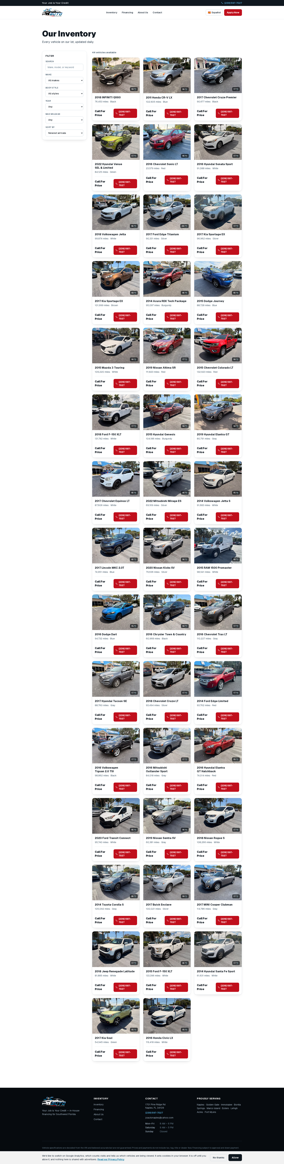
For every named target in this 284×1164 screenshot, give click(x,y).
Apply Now (233, 12)
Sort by (50, 127)
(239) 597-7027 (233, 2)
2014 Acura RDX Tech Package (166, 301)
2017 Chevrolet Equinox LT (112, 501)
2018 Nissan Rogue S (211, 838)
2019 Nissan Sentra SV (161, 838)
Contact (157, 12)
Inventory (111, 12)
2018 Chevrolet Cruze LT (162, 701)
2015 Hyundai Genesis (160, 434)
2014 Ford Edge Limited (212, 701)
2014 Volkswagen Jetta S (213, 501)
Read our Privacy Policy (110, 1159)
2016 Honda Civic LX (159, 1038)
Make (48, 74)
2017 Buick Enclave (158, 904)
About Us (143, 12)
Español (214, 12)
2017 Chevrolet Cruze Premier (217, 97)
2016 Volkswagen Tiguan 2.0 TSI (106, 769)
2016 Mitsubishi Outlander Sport (156, 769)
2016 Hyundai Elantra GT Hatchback (211, 769)
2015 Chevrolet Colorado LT (215, 367)
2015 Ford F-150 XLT (159, 971)
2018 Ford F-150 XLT (108, 434)
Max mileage (53, 114)
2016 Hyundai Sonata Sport (215, 164)
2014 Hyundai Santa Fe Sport (216, 971)
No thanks (218, 1157)
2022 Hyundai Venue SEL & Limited (108, 166)
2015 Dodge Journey (210, 301)
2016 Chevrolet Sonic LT (162, 164)
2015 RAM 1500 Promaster (214, 568)
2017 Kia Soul (103, 1038)
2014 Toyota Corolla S (109, 904)
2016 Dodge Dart (106, 634)
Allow (235, 1157)
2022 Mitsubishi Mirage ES (163, 501)
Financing (127, 12)
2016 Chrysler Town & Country (166, 634)
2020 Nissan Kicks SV (160, 568)
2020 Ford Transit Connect (112, 838)
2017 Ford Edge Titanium (162, 234)
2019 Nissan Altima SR (161, 367)
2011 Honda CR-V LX (159, 97)
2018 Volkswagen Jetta (110, 234)
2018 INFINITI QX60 (108, 97)
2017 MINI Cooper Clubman (215, 904)
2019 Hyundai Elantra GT (213, 434)
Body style (52, 87)
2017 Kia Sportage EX (211, 234)
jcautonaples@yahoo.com (159, 1117)
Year (48, 101)
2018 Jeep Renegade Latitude (115, 971)
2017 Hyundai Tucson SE (111, 701)
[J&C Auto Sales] (52, 12)
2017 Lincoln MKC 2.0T (109, 568)
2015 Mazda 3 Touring (109, 367)
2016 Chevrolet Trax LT (212, 634)
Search (50, 61)
